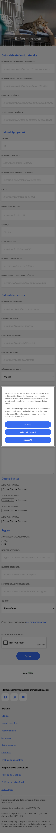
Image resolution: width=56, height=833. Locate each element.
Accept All (28, 440)
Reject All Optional (28, 432)
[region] (28, 416)
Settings (28, 424)
